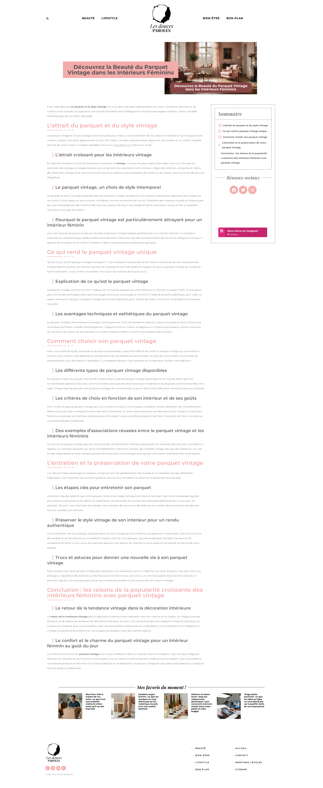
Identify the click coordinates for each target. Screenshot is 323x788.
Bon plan (234, 18)
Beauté (88, 18)
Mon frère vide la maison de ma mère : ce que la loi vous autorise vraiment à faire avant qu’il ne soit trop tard (95, 701)
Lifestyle (109, 18)
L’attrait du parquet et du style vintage (245, 125)
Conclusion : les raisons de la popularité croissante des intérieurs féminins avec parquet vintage (244, 158)
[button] (47, 18)
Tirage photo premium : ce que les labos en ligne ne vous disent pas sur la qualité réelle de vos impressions (254, 700)
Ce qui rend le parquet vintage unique (245, 131)
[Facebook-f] (47, 768)
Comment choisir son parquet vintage (245, 137)
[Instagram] (63, 768)
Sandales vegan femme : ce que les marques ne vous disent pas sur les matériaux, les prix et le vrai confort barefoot (148, 701)
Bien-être (211, 18)
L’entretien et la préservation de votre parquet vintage (244, 145)
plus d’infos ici (122, 145)
